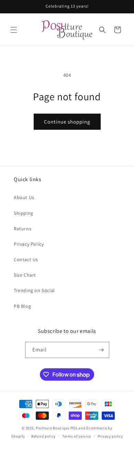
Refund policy (43, 436)
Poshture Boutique (52, 428)
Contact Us (26, 259)
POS (74, 428)
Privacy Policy (29, 244)
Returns (22, 229)
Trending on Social (34, 290)
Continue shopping (67, 121)
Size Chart (25, 275)
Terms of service (76, 436)
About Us (24, 197)
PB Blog (22, 306)
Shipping (23, 213)
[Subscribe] (101, 350)
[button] (13, 29)
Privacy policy (110, 436)
